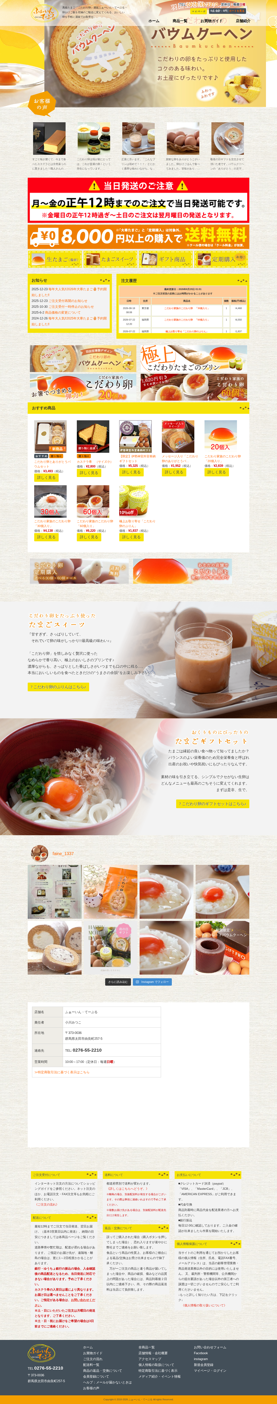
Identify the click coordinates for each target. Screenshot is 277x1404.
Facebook (201, 1353)
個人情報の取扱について (156, 1365)
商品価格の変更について (63, 312)
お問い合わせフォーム (210, 1347)
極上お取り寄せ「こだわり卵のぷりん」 (187, 331)
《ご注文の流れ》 (47, 1204)
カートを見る (237, 10)
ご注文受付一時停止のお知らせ (71, 306)
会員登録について (96, 1376)
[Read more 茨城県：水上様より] (227, 138)
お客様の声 (91, 1388)
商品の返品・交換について (102, 1370)
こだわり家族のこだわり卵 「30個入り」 (187, 308)
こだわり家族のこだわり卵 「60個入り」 (187, 319)
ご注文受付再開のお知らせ (67, 301)
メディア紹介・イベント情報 (159, 1376)
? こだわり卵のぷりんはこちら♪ (58, 687)
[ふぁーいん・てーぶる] (44, 20)
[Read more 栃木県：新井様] (183, 138)
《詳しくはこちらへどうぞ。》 (127, 1188)
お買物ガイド (93, 1353)
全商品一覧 (146, 1347)
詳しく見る (46, 477)
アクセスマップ (149, 1359)
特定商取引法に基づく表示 (157, 1370)
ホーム (88, 1347)
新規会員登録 (203, 1365)
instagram (201, 1359)
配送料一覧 (91, 1365)
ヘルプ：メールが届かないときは (107, 1382)
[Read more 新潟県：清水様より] (49, 138)
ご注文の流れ (93, 1359)
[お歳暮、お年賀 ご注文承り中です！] (55, 892)
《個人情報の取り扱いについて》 (202, 1305)
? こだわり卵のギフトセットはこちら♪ (212, 804)
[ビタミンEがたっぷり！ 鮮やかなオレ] (166, 892)
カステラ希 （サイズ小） (95, 461)
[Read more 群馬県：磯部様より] (94, 138)
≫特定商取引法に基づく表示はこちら (62, 1072)
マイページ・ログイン (210, 1370)
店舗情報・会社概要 (153, 1353)
